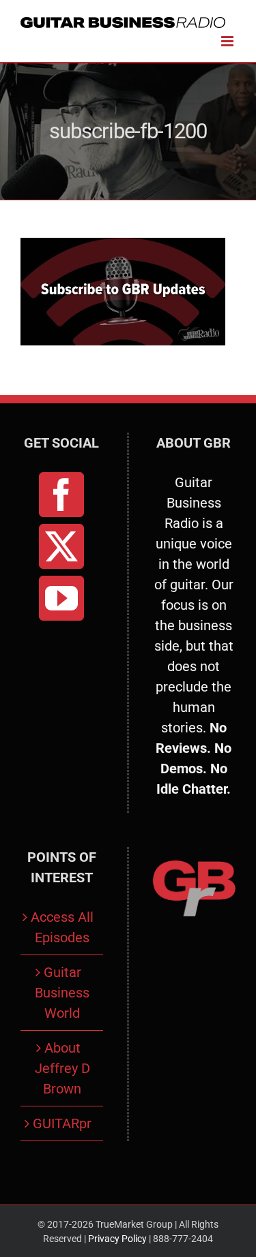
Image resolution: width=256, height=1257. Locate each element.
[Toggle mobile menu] (228, 41)
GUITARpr (62, 1123)
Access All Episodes (62, 927)
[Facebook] (61, 494)
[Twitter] (61, 546)
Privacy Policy (117, 1238)
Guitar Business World (62, 992)
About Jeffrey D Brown (62, 1068)
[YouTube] (61, 598)
